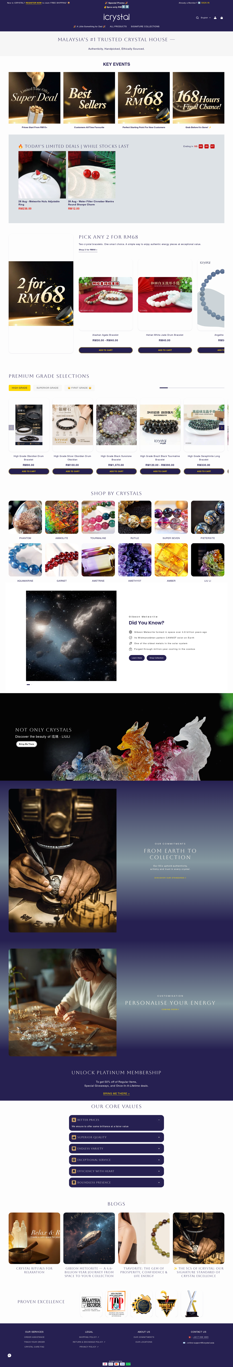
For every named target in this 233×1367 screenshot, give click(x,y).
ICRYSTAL (118, 1361)
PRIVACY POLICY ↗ (89, 1347)
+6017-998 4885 (201, 1337)
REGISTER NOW (34, 3)
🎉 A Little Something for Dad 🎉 (89, 26)
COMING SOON (169, 1009)
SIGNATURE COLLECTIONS (145, 26)
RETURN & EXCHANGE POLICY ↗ (89, 1342)
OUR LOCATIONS (144, 1342)
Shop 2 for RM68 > (88, 250)
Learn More (137, 658)
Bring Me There (26, 744)
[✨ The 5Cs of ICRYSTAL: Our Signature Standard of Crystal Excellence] (198, 1238)
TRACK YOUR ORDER (34, 1342)
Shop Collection (157, 658)
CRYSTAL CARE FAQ (34, 1347)
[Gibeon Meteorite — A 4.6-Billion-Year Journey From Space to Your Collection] (89, 1238)
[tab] (28, 684)
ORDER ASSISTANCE (34, 1337)
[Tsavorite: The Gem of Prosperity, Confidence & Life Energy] (144, 1238)
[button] (197, 17)
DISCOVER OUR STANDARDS (170, 878)
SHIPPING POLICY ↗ (89, 1337)
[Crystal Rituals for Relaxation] (34, 1238)
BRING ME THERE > (116, 1093)
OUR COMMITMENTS (144, 1337)
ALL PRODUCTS (118, 26)
